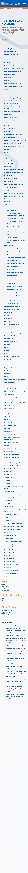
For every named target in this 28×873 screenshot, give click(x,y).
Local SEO (7, 321)
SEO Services (8, 423)
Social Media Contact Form (12, 466)
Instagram (7, 202)
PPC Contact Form (9, 359)
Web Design (7, 520)
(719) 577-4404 (19, 8)
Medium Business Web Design (13, 333)
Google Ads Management (11, 161)
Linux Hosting (8, 318)
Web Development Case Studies (13, 526)
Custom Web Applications (12, 111)
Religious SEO (8, 368)
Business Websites (9, 66)
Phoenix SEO (7, 344)
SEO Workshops (8, 431)
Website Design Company (14, 286)
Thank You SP (8, 500)
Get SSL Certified (12, 389)
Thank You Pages (9, 491)
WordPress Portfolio (10, 567)
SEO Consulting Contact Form (13, 400)
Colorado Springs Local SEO (12, 83)
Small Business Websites (11, 457)
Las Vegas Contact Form (11, 309)
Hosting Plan (8, 175)
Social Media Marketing (11, 469)
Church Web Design (10, 74)
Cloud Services (8, 77)
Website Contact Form (11, 535)
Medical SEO (7, 330)
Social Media (5, 602)
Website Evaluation (10, 553)
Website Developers (13, 295)
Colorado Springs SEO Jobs (15, 218)
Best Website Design (13, 249)
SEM (2, 600)
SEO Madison (8, 417)
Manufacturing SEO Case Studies (14, 327)
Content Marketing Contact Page (14, 95)
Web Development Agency (15, 272)
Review (6, 376)
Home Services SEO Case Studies (14, 172)
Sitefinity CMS (8, 445)
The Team (7, 503)
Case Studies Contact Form (12, 71)
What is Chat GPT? (11, 666)
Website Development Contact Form (15, 550)
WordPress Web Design (11, 570)
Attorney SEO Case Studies (12, 54)
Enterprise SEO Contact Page (12, 143)
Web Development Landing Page (13, 529)
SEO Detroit (7, 411)
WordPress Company (13, 301)
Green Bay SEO (8, 164)
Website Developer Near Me (15, 292)
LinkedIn (6, 315)
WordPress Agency (12, 298)
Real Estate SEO (8, 365)
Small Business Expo (10, 448)
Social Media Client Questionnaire (14, 463)
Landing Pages (8, 245)
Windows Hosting (9, 561)
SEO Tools (7, 428)
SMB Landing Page (12, 260)
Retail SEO (7, 374)
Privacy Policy (8, 362)
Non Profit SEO (8, 339)
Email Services (5, 612)
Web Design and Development (16, 263)
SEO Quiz (6, 420)
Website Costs (8, 538)
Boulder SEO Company (11, 63)
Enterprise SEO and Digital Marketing (15, 140)
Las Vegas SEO (8, 312)
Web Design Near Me (13, 266)
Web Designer (11, 269)
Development (5, 586)
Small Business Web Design (12, 454)
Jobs (5, 204)
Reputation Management (11, 371)
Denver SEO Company (10, 117)
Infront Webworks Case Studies (13, 184)
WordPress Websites (10, 573)
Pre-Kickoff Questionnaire (15, 523)
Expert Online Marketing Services (14, 146)
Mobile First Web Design (11, 336)
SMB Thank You (8, 460)
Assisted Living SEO (12, 188)
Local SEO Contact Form (11, 324)
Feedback (7, 152)
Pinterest (7, 347)
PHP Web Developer (13, 237)
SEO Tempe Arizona (10, 425)
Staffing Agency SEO (10, 472)
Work (5, 576)
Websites (7, 556)
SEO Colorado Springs (10, 397)
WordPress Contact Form (11, 564)
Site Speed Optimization (11, 442)
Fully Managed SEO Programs (13, 158)
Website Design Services (14, 289)
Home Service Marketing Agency (13, 169)
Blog (5, 60)
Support (6, 474)
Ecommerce (7, 132)
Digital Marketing (9, 123)
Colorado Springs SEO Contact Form (15, 86)
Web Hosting (8, 532)
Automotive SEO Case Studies (13, 57)
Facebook (7, 149)
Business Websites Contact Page (14, 69)
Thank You (7, 480)
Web (4, 581)
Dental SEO (7, 114)
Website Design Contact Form (13, 544)
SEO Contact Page (9, 408)
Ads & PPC (7, 46)
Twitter (6, 517)
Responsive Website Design (15, 252)
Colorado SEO (8, 80)
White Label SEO (9, 558)
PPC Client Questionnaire (11, 356)
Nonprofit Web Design (10, 341)
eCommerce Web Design (11, 137)
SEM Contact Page (9, 382)
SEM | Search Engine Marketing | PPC (14, 379)
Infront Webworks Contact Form (13, 193)
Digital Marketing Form (11, 126)
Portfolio (6, 350)
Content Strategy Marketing (12, 98)
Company (7, 89)
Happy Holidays (9, 167)
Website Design (11, 278)
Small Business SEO (9, 451)
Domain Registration (10, 129)
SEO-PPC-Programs (10, 434)
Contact (6, 92)
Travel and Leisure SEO (11, 514)
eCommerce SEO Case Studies (13, 134)
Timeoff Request (9, 506)
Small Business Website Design (16, 258)
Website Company (12, 275)
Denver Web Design (10, 120)
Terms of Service (9, 477)
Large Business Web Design (12, 307)
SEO (8, 190)
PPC (5, 353)
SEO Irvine (7, 414)
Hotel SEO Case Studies (11, 178)
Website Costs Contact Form (13, 541)
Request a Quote (9, 8)
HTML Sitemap (8, 181)
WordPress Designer (13, 304)
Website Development (10, 547)
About (6, 43)
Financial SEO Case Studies (12, 155)
